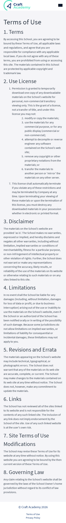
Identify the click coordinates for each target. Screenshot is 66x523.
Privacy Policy (33, 517)
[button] (60, 5)
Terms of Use (33, 514)
